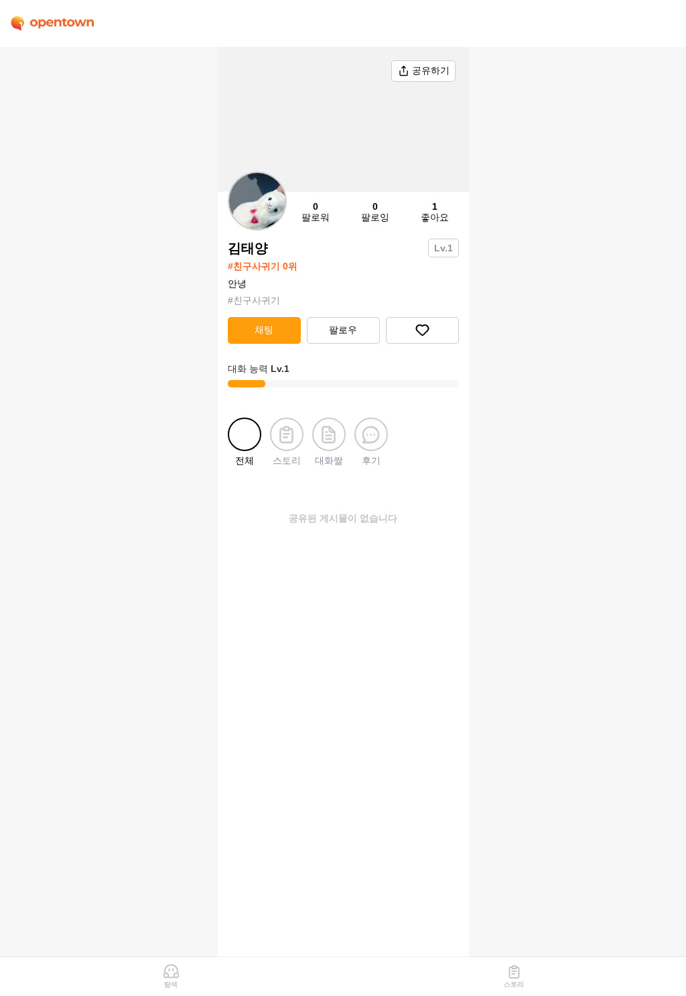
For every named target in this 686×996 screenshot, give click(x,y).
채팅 (264, 329)
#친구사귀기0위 (262, 266)
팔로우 (343, 329)
